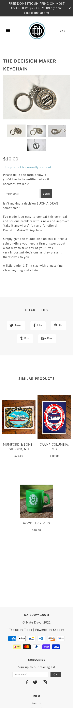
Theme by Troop (20, 629)
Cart (63, 30)
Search (36, 703)
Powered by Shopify (49, 629)
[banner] (37, 31)
